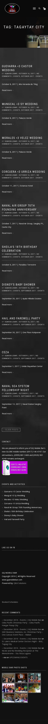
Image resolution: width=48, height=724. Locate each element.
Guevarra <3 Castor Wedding (17, 491)
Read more (7, 90)
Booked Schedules (10, 602)
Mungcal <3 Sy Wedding (20, 104)
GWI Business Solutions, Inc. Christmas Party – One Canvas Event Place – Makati (22, 633)
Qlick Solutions (20, 583)
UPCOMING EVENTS (18, 657)
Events (16, 76)
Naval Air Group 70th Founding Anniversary (23, 507)
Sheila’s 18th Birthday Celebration (19, 511)
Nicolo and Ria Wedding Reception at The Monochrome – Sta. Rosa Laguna (20, 652)
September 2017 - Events (32, 291)
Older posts (11, 430)
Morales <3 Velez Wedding (22, 137)
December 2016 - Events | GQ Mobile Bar (22, 620)
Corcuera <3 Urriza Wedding (23, 171)
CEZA (5, 352)
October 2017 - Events (31, 76)
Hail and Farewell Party (21, 318)
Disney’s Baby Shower (18, 284)
